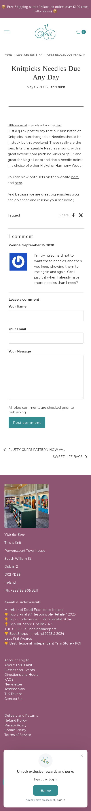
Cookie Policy (15, 730)
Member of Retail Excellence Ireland (33, 610)
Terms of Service (17, 735)
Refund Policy (15, 720)
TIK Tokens (13, 694)
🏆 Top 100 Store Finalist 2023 (28, 624)
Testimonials (14, 689)
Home (8, 54)
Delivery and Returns (21, 716)
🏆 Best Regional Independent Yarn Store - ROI (42, 643)
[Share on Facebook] (73, 215)
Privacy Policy (15, 725)
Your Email (17, 329)
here (75, 177)
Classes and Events (19, 670)
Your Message (20, 351)
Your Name (18, 306)
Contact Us (13, 699)
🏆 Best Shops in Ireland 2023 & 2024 (34, 634)
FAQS (8, 679)
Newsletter (13, 684)
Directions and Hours (21, 675)
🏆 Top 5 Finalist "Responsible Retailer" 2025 (40, 614)
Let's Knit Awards (18, 639)
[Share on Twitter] (81, 215)
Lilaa (58, 125)
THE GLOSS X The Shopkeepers (30, 629)
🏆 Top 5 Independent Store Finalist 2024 (37, 619)
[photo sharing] (45, 106)
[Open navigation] (7, 31)
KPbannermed (17, 125)
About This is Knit (18, 665)
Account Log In (16, 660)
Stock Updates (25, 54)
